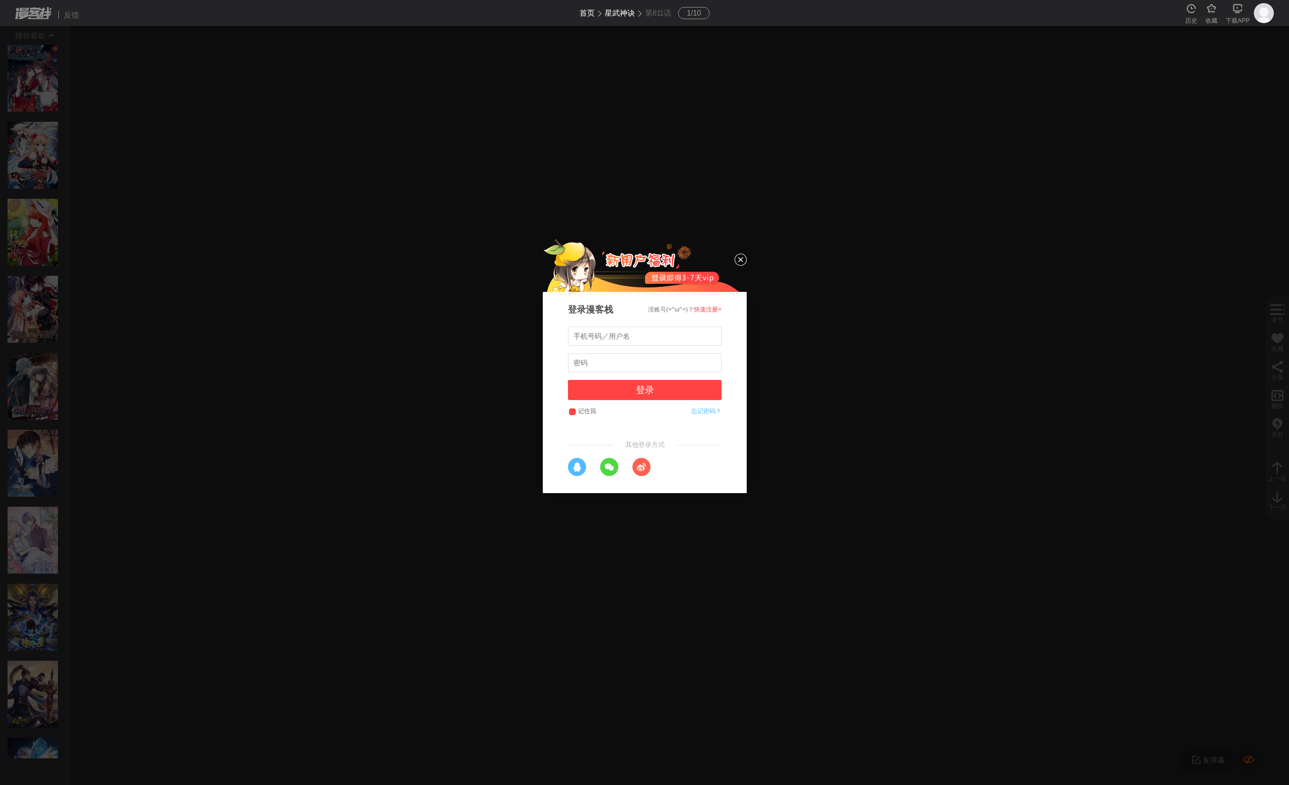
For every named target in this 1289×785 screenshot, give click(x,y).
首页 (587, 13)
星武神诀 (620, 13)
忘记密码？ (706, 411)
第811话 (658, 13)
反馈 (71, 15)
